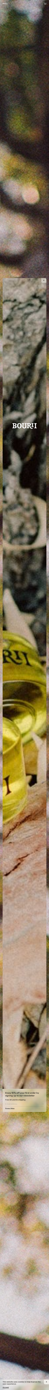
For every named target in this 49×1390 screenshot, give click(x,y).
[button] (45, 3)
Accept (6, 1387)
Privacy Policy (10, 1108)
